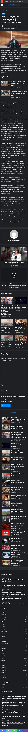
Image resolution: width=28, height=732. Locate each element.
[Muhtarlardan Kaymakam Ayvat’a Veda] (6, 519)
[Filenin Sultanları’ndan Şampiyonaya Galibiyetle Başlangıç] (6, 547)
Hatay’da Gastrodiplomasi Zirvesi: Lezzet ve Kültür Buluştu (18, 83)
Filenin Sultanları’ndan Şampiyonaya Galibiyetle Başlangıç (18, 547)
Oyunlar (4, 646)
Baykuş (4, 617)
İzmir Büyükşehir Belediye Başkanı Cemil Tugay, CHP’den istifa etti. (18, 532)
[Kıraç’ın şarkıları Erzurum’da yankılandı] (6, 483)
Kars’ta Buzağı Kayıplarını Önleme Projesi (18, 496)
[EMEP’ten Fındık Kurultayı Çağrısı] (7, 338)
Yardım (4, 684)
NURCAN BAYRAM (8, 26)
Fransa (4, 626)
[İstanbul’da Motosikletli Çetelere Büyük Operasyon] (6, 555)
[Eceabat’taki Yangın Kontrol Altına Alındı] (6, 512)
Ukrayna (4, 677)
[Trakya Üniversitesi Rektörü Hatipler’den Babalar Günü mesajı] (5, 93)
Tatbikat (4, 667)
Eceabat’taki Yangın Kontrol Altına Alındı (17, 510)
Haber (9, 10)
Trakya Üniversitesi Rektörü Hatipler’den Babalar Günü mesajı (19, 93)
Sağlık (3, 658)
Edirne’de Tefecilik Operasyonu (16, 539)
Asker (3, 612)
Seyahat (4, 660)
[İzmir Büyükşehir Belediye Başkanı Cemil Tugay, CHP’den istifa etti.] (6, 533)
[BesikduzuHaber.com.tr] (14, 5)
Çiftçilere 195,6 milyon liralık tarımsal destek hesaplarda (17, 562)
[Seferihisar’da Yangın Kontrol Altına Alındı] (7, 322)
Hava (3, 634)
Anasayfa (5, 10)
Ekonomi (4, 621)
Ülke (3, 679)
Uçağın (4, 675)
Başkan (4, 614)
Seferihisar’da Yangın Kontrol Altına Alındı (7, 329)
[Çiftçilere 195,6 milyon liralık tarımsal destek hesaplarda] (6, 562)
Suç (3, 663)
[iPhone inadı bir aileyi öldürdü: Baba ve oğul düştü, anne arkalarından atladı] (6, 467)
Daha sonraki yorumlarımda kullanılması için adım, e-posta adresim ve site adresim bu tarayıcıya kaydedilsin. (13, 399)
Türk (3, 672)
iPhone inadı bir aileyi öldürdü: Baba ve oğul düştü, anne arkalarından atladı (18, 467)
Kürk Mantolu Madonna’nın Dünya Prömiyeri (20, 307)
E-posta (3, 385)
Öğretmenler (5, 643)
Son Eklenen (14, 412)
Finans (3, 624)
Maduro (4, 641)
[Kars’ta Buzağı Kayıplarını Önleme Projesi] (6, 497)
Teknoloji (4, 670)
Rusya (3, 653)
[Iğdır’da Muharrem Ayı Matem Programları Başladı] (6, 526)
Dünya (3, 619)
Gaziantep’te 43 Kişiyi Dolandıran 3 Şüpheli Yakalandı (17, 503)
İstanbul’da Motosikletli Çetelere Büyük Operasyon (18, 554)
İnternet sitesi (4, 390)
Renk (3, 650)
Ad (2, 379)
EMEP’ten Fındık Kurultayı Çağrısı (6, 343)
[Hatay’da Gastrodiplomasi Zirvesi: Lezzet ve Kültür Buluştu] (5, 83)
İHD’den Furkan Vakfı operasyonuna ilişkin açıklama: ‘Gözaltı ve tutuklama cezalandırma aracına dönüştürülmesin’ (7, 310)
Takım (3, 665)
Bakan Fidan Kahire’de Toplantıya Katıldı (21, 329)
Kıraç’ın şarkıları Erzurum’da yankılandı (17, 481)
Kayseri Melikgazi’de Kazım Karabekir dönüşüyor (20, 344)
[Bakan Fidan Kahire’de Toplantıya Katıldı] (21, 322)
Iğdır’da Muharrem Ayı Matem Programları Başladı (17, 525)
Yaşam (3, 687)
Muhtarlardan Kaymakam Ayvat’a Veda (18, 517)
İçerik (3, 636)
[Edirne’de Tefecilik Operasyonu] (6, 540)
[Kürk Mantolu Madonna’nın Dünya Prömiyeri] (21, 300)
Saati (3, 655)
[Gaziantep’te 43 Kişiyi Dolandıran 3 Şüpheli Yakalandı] (6, 504)
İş (2, 638)
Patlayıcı (4, 648)
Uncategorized (5, 682)
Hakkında (4, 631)
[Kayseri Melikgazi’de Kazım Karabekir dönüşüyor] (21, 338)
